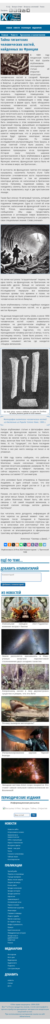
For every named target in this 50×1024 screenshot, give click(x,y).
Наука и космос (13, 905)
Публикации (26, 28)
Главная (9, 28)
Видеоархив (12, 960)
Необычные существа (16, 908)
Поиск (42, 7)
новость (11, 980)
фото (9, 986)
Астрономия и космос (16, 832)
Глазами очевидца (14, 913)
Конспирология (13, 859)
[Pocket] (29, 544)
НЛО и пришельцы (15, 840)
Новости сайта (13, 829)
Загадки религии (14, 894)
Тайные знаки (13, 857)
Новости (16, 28)
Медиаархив (37, 28)
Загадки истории (14, 891)
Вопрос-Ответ (17, 7)
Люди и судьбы (13, 916)
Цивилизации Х (13, 899)
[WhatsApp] (40, 544)
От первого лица (14, 922)
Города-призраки (14, 877)
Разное (10, 943)
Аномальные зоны (14, 902)
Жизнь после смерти (15, 880)
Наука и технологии (15, 843)
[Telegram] (44, 544)
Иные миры (12, 910)
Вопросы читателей (31, 7)
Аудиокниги (12, 963)
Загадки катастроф (15, 888)
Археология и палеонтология (13, 836)
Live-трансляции (14, 968)
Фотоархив (12, 954)
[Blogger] (17, 544)
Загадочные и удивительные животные (13, 938)
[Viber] (36, 544)
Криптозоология (14, 930)
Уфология (11, 896)
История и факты (14, 845)
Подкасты (11, 966)
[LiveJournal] (25, 544)
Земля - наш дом (14, 848)
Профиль (4, 10)
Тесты (10, 851)
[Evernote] (21, 544)
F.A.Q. (8, 7)
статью (10, 983)
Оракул (10, 927)
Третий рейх (12, 871)
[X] (13, 544)
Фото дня (11, 957)
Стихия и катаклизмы (15, 854)
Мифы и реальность (15, 924)
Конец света (12, 885)
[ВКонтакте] (5, 544)
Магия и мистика (14, 919)
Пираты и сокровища (16, 874)
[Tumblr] (32, 544)
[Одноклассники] (9, 544)
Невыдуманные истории (17, 933)
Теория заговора (14, 882)
